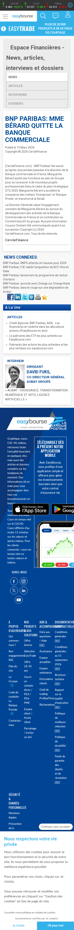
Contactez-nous (14, 723)
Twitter (25, 295)
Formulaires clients (44, 681)
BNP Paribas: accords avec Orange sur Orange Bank (36, 283)
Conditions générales (60, 634)
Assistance (44, 651)
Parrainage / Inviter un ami (29, 733)
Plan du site (13, 668)
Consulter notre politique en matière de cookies (29, 912)
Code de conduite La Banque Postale (14, 701)
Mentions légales (14, 815)
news (13, 77)
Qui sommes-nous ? (14, 641)
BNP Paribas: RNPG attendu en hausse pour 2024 (34, 263)
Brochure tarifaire (60, 677)
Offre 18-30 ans (28, 666)
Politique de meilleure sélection (60, 720)
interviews (17, 95)
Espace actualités (44, 660)
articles (15, 86)
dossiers (15, 103)
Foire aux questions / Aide (44, 636)
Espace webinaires (44, 670)
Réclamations (44, 705)
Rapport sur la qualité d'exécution (60, 696)
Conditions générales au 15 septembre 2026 (60, 656)
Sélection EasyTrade (29, 653)
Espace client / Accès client (28, 716)
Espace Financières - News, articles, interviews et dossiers (35, 57)
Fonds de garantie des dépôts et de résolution (60, 767)
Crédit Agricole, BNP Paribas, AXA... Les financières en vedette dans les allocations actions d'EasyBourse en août (36, 326)
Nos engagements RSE (14, 656)
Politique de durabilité (60, 741)
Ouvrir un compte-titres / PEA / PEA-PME (29, 690)
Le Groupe (13, 679)
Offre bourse (28, 643)
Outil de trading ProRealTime (44, 694)
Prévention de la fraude (14, 828)
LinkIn (17, 295)
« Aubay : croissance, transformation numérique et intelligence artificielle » (36, 394)
